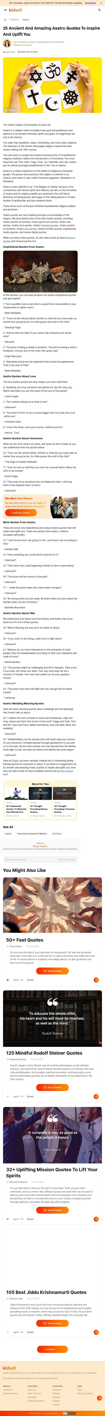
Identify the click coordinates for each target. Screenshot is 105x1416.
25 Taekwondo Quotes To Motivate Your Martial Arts (16, 809)
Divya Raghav (31, 42)
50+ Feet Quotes (24, 940)
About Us (32, 1390)
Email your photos (21, 512)
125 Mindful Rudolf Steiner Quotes (44, 1053)
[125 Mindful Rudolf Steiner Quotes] (52, 1018)
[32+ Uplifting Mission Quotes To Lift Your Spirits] (52, 1134)
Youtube (56, 1404)
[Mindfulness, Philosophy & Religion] (7, 1096)
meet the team (34, 1393)
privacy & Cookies (85, 1393)
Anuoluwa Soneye (17, 1059)
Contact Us (8, 1390)
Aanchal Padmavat (18, 1182)
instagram (56, 1397)
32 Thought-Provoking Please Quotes (39, 809)
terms (79, 1390)
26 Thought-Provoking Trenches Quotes (64, 809)
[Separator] (99, 1398)
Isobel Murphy (26, 45)
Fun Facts (14, 20)
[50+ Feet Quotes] (52, 905)
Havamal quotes (49, 225)
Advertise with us (10, 1393)
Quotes (9, 802)
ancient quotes (65, 771)
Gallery (12, 110)
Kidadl (5, 19)
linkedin (56, 1401)
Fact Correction (69, 860)
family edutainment (36, 1401)
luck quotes (30, 228)
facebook (56, 1390)
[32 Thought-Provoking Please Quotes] (40, 793)
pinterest (56, 1393)
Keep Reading (55, 971)
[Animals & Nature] (7, 979)
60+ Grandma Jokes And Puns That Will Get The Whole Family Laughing (45, 3)
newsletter (32, 1397)
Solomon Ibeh (16, 1298)
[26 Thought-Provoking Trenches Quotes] (64, 793)
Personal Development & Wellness (32, 834)
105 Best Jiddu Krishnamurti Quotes (46, 1292)
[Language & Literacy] (7, 1219)
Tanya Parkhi (15, 946)
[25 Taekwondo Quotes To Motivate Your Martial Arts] (16, 793)
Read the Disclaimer (17, 860)
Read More (90, 3)
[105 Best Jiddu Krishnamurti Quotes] (52, 1257)
